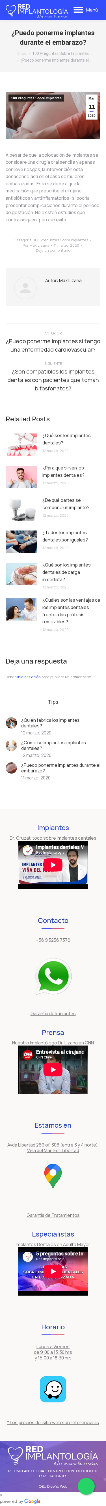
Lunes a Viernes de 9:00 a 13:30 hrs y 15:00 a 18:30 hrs (53, 1352)
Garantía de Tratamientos (53, 1215)
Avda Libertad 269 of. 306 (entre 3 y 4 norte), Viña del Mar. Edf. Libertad (53, 1148)
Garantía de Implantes (53, 1013)
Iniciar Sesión (29, 676)
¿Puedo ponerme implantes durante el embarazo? (60, 768)
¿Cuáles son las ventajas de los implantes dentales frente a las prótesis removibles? (71, 611)
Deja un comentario (53, 250)
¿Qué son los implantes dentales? (66, 439)
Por (36, 245)
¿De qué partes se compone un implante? (66, 504)
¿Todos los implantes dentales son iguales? (65, 536)
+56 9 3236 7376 (53, 940)
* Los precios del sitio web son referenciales (53, 1422)
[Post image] (21, 444)
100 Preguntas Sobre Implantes (36, 98)
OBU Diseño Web (53, 1486)
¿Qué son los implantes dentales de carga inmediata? (66, 572)
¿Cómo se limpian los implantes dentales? (53, 745)
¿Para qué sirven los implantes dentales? (63, 471)
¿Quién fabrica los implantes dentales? (50, 723)
